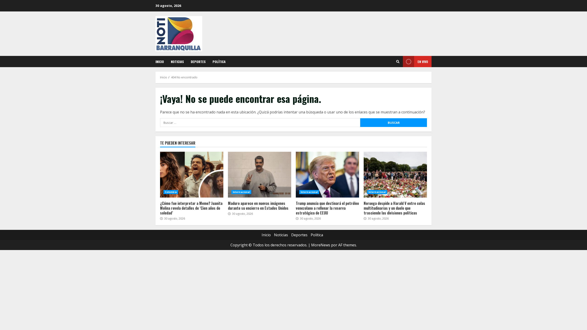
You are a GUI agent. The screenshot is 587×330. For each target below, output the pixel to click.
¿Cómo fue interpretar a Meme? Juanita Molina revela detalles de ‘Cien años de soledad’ (191, 175)
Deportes (198, 61)
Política (219, 61)
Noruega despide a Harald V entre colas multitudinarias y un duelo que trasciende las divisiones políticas (395, 175)
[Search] (397, 61)
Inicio (159, 61)
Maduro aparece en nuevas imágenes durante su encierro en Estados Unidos (259, 175)
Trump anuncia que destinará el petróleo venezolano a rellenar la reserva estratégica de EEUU (327, 175)
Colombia (171, 192)
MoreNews (320, 245)
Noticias (177, 61)
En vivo (423, 61)
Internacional (241, 192)
